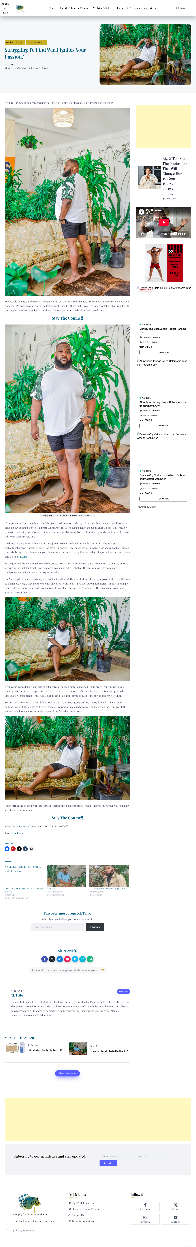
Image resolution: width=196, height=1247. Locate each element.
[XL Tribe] (19, 7)
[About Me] (66, 876)
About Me (51, 888)
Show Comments (67, 1073)
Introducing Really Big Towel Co (45, 1050)
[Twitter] (175, 1206)
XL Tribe (9, 64)
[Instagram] (145, 1219)
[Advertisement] (163, 126)
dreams (23, 556)
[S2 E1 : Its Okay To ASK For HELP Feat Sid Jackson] (24, 876)
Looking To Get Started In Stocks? (109, 1051)
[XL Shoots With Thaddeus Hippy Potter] (109, 876)
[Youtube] (175, 1219)
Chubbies (18, 833)
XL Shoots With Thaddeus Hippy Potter (107, 888)
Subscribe (95, 926)
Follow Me (123, 991)
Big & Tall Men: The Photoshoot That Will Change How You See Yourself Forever (175, 173)
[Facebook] (145, 1206)
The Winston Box (20, 826)
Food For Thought (14, 42)
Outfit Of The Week (37, 42)
